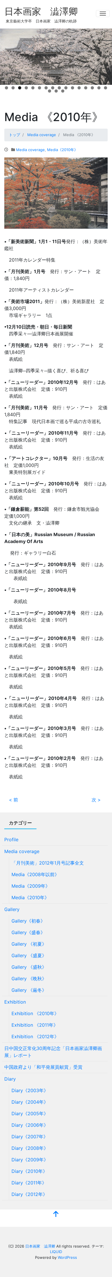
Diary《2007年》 (29, 1136)
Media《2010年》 (62, 149)
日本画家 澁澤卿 (41, 11)
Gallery (12, 909)
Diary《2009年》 (29, 1160)
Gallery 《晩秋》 (29, 978)
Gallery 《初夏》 (29, 944)
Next (105, 55)
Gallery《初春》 (28, 921)
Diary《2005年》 (29, 1113)
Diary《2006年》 (29, 1125)
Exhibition (15, 1002)
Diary (10, 1079)
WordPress (67, 1257)
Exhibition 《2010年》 (35, 1013)
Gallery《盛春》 (28, 932)
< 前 (13, 800)
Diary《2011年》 (29, 1183)
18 (56, 91)
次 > (96, 800)
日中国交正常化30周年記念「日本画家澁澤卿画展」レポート (53, 1051)
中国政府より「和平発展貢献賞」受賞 (43, 1067)
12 (79, 87)
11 (72, 87)
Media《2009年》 (30, 886)
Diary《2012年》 (29, 1194)
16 (105, 87)
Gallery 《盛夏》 (29, 955)
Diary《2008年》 (29, 1148)
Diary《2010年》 (29, 1171)
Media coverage (30, 149)
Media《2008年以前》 (35, 874)
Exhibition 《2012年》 (35, 1036)
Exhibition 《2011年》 (34, 1025)
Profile (11, 839)
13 (85, 87)
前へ (7, 55)
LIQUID (56, 1251)
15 (99, 87)
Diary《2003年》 (29, 1090)
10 (65, 87)
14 (92, 87)
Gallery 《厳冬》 (29, 990)
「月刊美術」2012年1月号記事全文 (47, 863)
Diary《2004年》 (29, 1102)
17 (49, 91)
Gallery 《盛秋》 (29, 967)
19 (62, 91)
